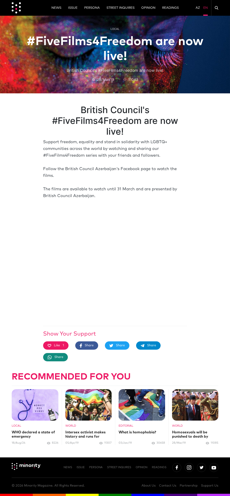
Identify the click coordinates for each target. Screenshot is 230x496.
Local (115, 29)
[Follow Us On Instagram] (189, 467)
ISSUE (72, 7)
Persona (92, 7)
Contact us (167, 485)
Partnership (189, 485)
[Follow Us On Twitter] (201, 467)
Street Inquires (120, 7)
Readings (170, 7)
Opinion (148, 7)
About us (149, 485)
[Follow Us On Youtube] (213, 467)
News (56, 7)
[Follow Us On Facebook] (176, 467)
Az (198, 7)
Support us (209, 485)
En (205, 7)
